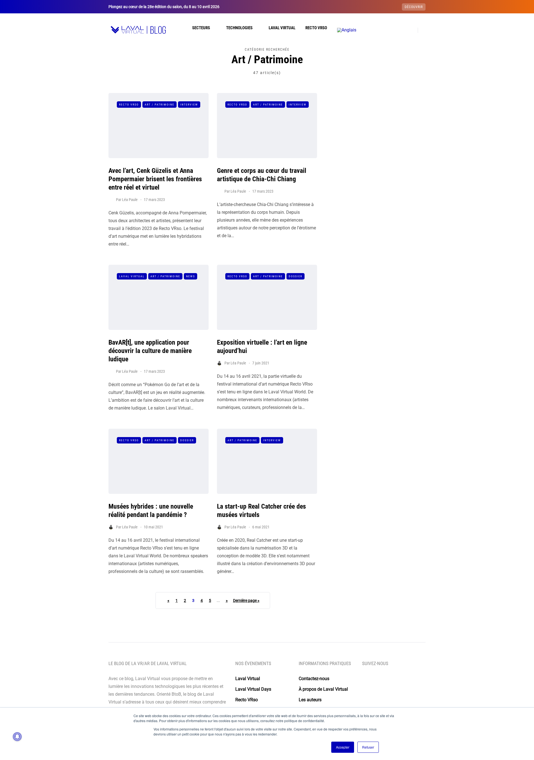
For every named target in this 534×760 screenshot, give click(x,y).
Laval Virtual (282, 27)
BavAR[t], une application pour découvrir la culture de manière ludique (150, 351)
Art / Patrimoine (159, 104)
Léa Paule (130, 199)
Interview (189, 104)
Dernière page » (246, 600)
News (190, 276)
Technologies (239, 27)
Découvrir (414, 7)
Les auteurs (310, 699)
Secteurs (201, 27)
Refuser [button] (368, 747)
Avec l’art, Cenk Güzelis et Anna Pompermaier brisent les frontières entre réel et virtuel (155, 179)
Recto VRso (316, 27)
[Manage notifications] (17, 736)
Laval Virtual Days (253, 689)
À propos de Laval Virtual (323, 689)
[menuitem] (346, 30)
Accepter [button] (342, 747)
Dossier (295, 276)
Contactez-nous (314, 678)
